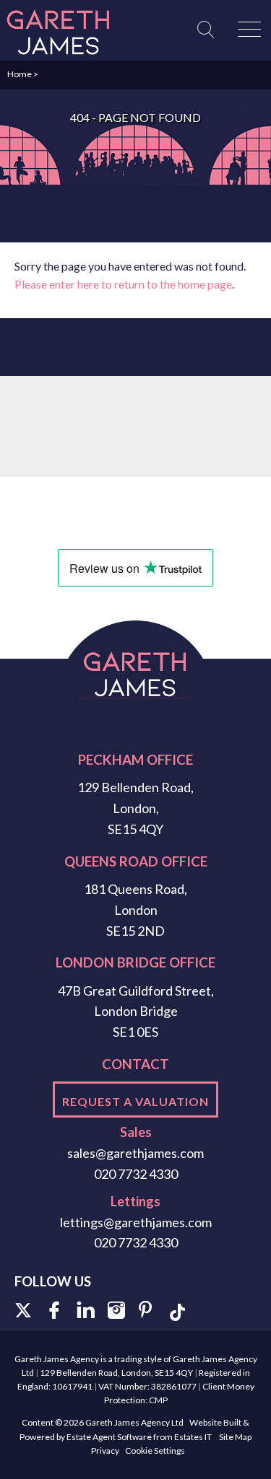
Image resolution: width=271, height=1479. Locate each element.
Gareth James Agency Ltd (134, 1422)
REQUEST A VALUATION (135, 1101)
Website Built (215, 1422)
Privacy (105, 1450)
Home (19, 74)
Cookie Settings (155, 1450)
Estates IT (193, 1436)
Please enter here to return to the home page (123, 284)
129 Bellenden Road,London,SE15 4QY (135, 808)
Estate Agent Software (109, 1436)
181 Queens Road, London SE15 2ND (135, 910)
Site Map (235, 1436)
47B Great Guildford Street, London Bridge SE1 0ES (136, 1011)
